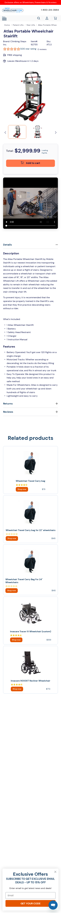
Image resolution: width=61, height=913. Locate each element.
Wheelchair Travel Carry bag (30, 481)
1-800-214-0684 (50, 9)
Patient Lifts (18, 25)
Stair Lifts (31, 25)
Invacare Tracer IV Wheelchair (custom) (30, 631)
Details (7, 244)
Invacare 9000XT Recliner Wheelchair (30, 680)
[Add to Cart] (22, 489)
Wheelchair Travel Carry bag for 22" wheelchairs (30, 530)
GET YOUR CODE (30, 903)
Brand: (6, 41)
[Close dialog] (55, 872)
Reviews (8, 412)
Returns (8, 403)
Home (7, 25)
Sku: (49, 41)
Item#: (34, 41)
